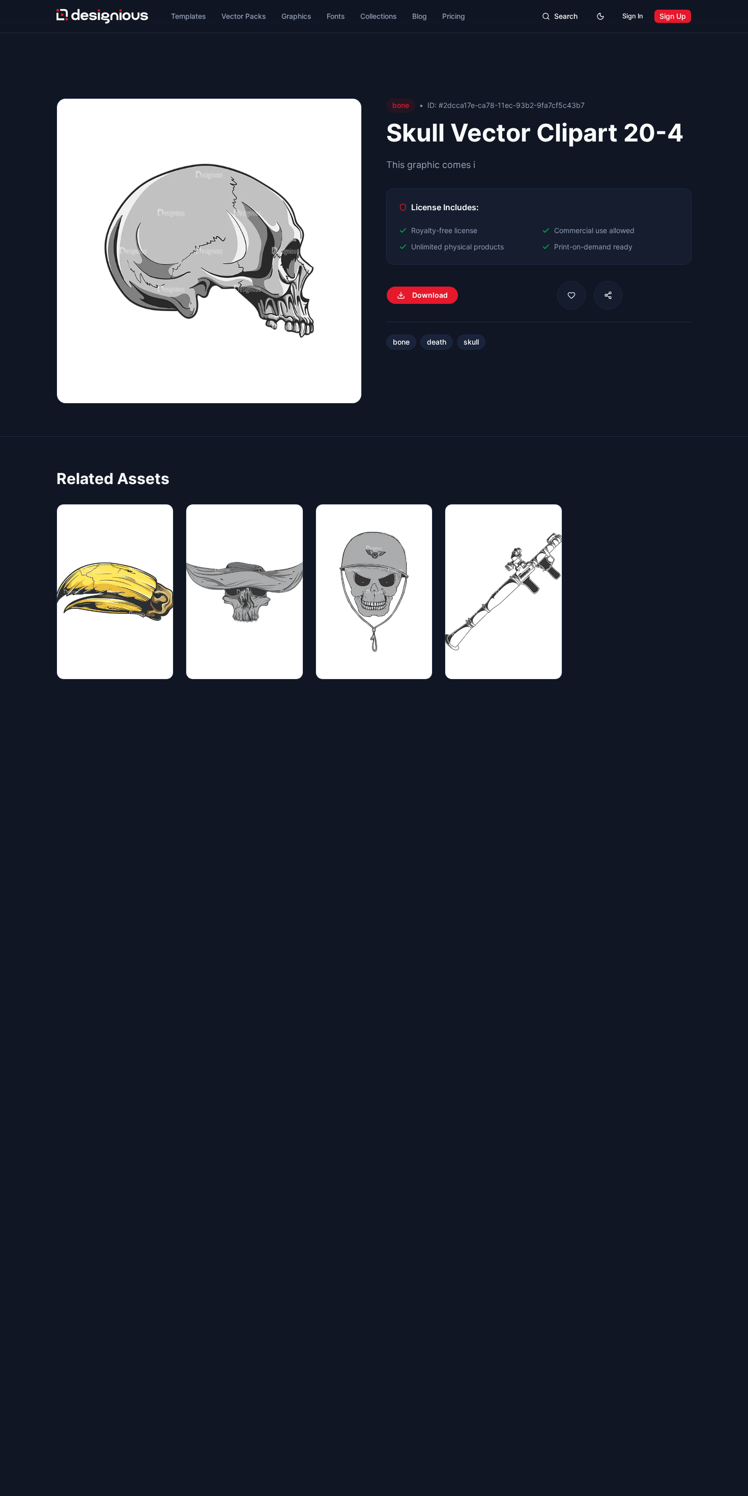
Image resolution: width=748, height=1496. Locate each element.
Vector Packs (243, 16)
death (436, 341)
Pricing (453, 16)
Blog (419, 16)
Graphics (296, 16)
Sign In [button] (632, 16)
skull (471, 341)
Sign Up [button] (672, 16)
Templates (188, 16)
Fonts (336, 16)
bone (401, 341)
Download (430, 295)
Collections (378, 16)
